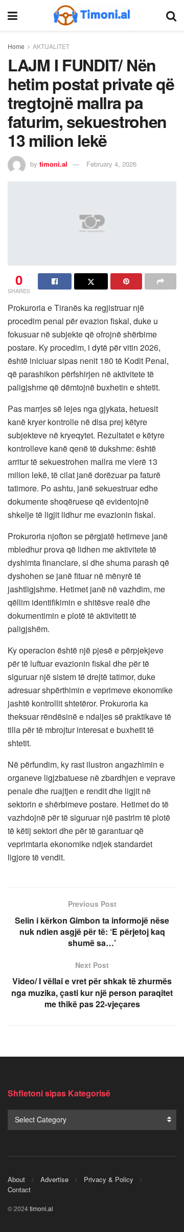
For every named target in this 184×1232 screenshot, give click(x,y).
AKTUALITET (51, 46)
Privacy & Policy (108, 1179)
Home (16, 46)
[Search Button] (171, 15)
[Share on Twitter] (91, 281)
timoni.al (53, 164)
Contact (19, 1189)
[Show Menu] (12, 15)
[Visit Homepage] (92, 15)
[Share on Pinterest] (126, 281)
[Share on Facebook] (55, 281)
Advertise (54, 1179)
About (16, 1179)
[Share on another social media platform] (160, 281)
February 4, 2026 (111, 164)
